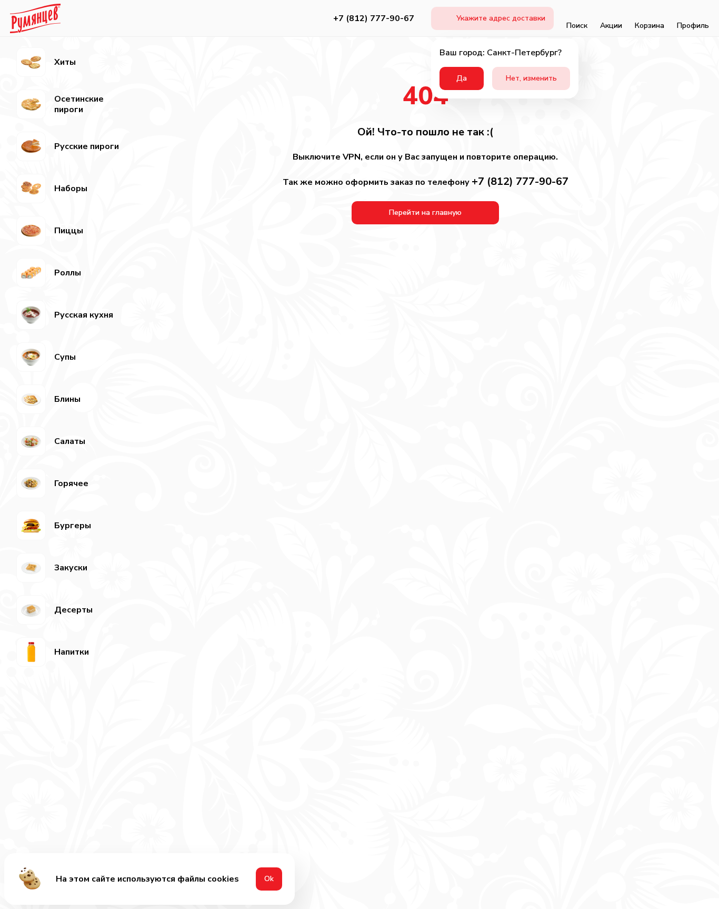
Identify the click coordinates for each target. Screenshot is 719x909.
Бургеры (72, 525)
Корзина (649, 26)
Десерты (73, 610)
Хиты (65, 62)
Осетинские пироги (79, 104)
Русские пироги (86, 146)
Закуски (70, 568)
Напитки (71, 652)
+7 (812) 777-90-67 (373, 18)
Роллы (67, 273)
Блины (67, 399)
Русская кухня (83, 315)
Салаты (69, 441)
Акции (611, 26)
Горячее (71, 483)
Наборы (70, 188)
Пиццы (68, 230)
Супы (65, 357)
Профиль (693, 26)
